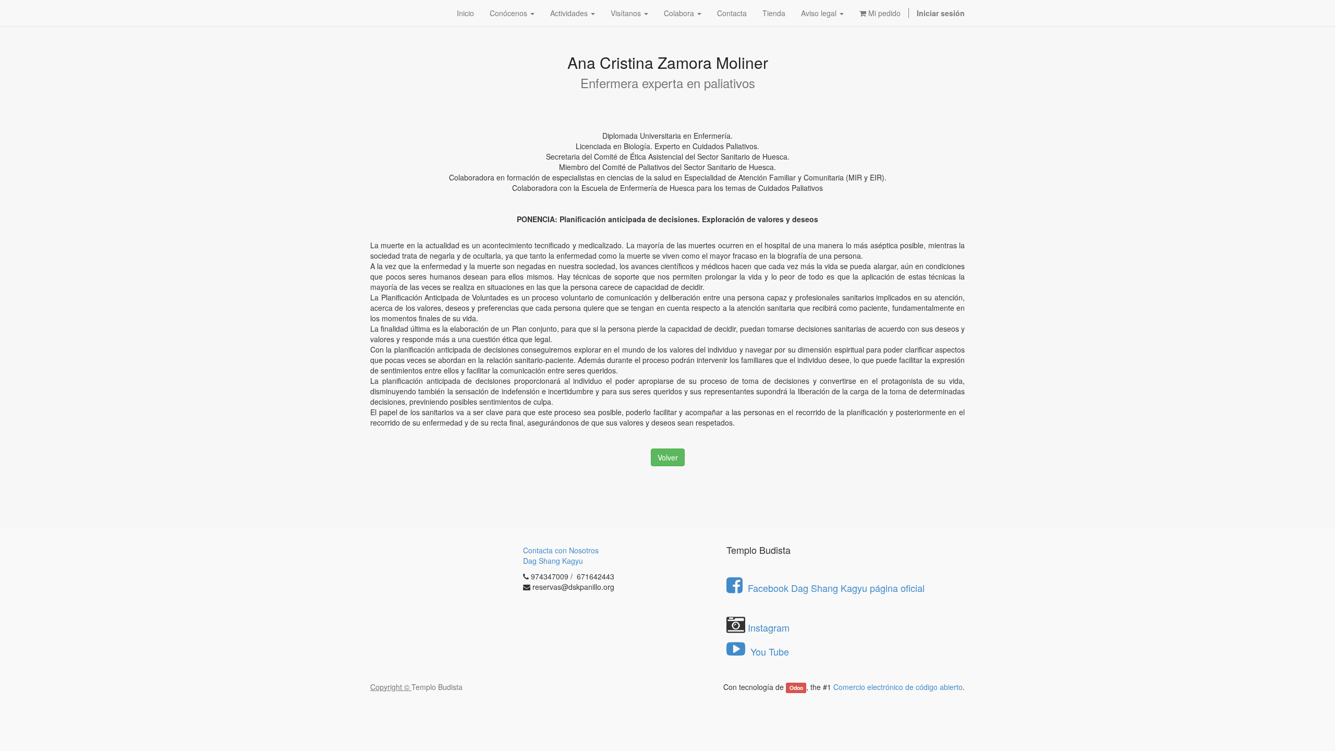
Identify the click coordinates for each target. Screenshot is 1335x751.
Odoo (796, 688)
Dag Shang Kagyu (553, 560)
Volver (668, 457)
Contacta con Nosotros (561, 550)
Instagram (769, 627)
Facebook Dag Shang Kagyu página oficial (836, 588)
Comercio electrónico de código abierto (898, 687)
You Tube (768, 651)
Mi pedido (883, 13)
